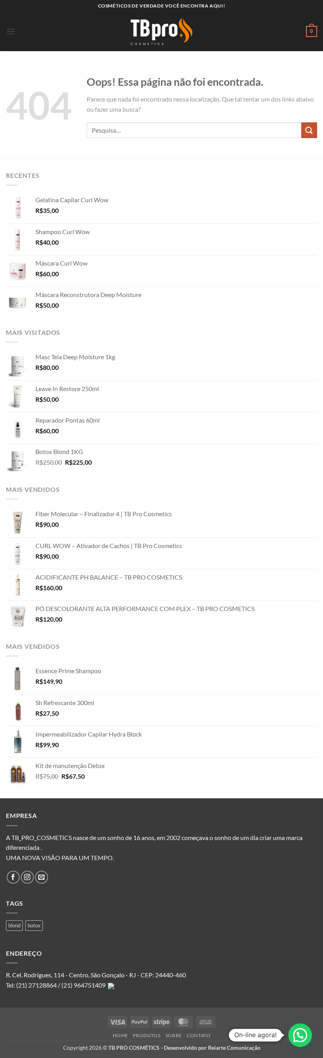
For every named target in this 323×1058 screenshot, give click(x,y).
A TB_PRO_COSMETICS (39, 837)
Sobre (173, 1035)
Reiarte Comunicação (234, 1047)
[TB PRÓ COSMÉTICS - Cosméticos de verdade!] (161, 31)
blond (14, 925)
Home (120, 1035)
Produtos (146, 1035)
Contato (198, 1035)
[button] (10, 31)
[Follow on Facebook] (13, 877)
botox (34, 925)
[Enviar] (309, 130)
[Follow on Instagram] (27, 877)
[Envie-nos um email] (41, 877)
